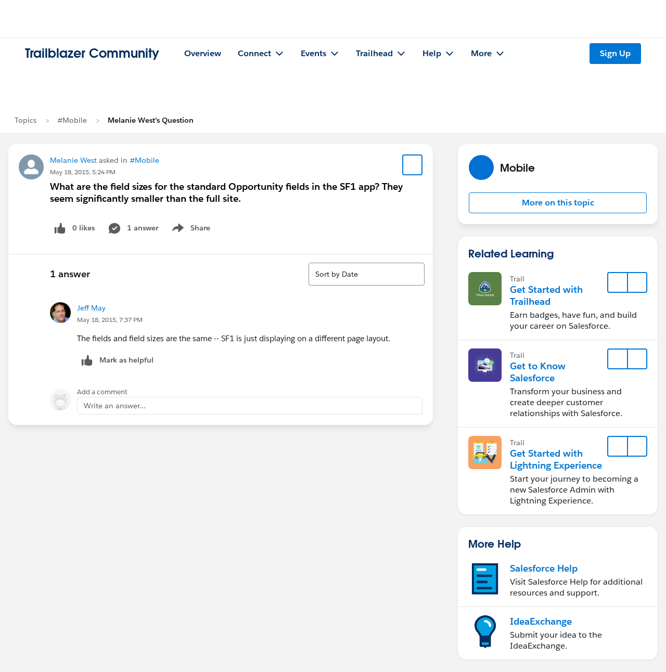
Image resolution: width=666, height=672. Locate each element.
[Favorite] (412, 165)
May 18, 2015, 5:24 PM (83, 171)
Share (190, 230)
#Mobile (72, 120)
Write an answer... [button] (115, 405)
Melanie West (73, 160)
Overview (202, 53)
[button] (558, 202)
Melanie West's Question (151, 120)
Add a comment (102, 391)
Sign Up (615, 53)
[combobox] (367, 274)
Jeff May (91, 308)
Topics (25, 120)
